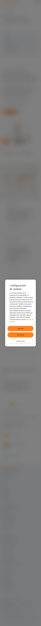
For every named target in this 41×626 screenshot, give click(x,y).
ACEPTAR (20, 328)
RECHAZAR (20, 335)
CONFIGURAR (20, 341)
